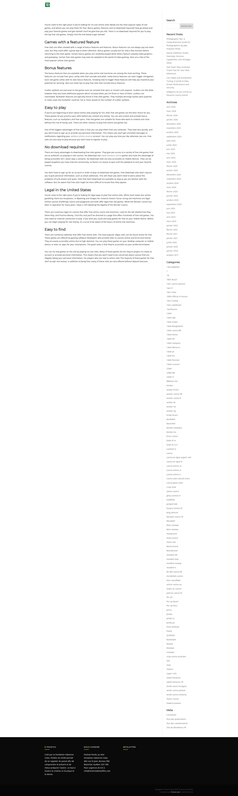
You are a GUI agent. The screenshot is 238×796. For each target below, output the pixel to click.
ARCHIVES (146, 5)
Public (169, 631)
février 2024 (172, 191)
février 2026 (172, 115)
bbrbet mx (171, 432)
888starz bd (172, 381)
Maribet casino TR (175, 516)
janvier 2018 (172, 250)
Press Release (173, 626)
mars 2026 (171, 111)
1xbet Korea (172, 334)
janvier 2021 (172, 238)
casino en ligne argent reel (179, 457)
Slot (168, 660)
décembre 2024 (174, 174)
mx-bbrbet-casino (175, 576)
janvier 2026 (172, 119)
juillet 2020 (172, 242)
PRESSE (160, 5)
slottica (170, 669)
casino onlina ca (174, 466)
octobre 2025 (172, 132)
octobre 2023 (172, 200)
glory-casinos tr (174, 495)
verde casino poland (176, 690)
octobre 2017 (172, 255)
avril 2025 (171, 157)
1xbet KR (171, 338)
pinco (169, 610)
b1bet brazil (172, 415)
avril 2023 (171, 217)
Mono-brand (172, 546)
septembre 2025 (174, 136)
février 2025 (172, 166)
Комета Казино (174, 703)
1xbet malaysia (173, 343)
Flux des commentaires (177, 723)
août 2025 (171, 140)
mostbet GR (172, 555)
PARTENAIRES (175, 5)
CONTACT (189, 5)
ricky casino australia (176, 656)
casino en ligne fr (174, 461)
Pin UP (169, 597)
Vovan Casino (173, 699)
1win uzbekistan (174, 305)
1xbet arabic (172, 322)
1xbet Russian (173, 360)
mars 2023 (171, 221)
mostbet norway (174, 563)
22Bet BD (171, 372)
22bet (169, 368)
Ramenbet (171, 639)
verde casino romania (176, 694)
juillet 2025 (172, 145)
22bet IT (170, 377)
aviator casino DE (174, 394)
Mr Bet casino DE (174, 571)
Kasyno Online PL (174, 508)
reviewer (171, 652)
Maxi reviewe (173, 525)
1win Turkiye (172, 300)
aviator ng (171, 411)
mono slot (171, 542)
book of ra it (172, 444)
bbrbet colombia (174, 427)
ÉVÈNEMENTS (130, 5)
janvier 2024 (172, 195)
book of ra (171, 440)
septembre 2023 (174, 204)
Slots (169, 665)
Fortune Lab (175, 792)
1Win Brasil (172, 279)
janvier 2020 (172, 246)
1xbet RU (171, 355)
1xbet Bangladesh (175, 326)
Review (170, 644)
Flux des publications (176, 719)
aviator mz (171, 406)
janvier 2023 (172, 225)
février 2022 (172, 229)
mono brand (172, 538)
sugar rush (172, 673)
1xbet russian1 (173, 364)
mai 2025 (171, 153)
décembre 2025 (174, 124)
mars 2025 (171, 162)
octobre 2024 (172, 183)
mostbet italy (172, 559)
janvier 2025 (172, 170)
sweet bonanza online (111, 155)
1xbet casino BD (174, 330)
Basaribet (171, 423)
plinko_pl (171, 622)
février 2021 (172, 234)
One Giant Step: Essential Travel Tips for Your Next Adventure (178, 70)
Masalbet (171, 521)
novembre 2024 (174, 179)
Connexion (171, 714)
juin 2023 (171, 208)
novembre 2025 (174, 128)
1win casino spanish (176, 283)
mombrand (172, 533)
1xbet (169, 313)
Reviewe (170, 648)
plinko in (171, 618)
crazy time (171, 487)
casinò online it (174, 474)
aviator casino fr (174, 398)
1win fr (170, 288)
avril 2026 (171, 106)
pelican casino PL (174, 593)
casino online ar (174, 470)
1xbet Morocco (173, 347)
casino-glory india (175, 482)
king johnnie (172, 512)
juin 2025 (171, 149)
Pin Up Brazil (172, 601)
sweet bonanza (173, 677)
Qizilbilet (171, 635)
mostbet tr (171, 567)
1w (168, 275)
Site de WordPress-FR (176, 727)
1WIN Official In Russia (177, 296)
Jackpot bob (172, 504)
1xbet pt (170, 351)
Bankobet (171, 419)
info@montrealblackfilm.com (97, 771)
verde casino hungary (176, 686)
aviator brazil (173, 389)
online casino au (174, 584)
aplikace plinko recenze (81, 136)
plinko (169, 614)
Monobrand (172, 550)
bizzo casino (172, 436)
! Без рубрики (173, 267)
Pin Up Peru (172, 605)
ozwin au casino (174, 588)
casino (169, 453)
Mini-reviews (172, 529)
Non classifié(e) (173, 580)
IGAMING (171, 499)
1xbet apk (171, 317)
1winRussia (172, 309)
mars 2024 (171, 187)
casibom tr (171, 449)
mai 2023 (171, 212)
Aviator (170, 385)
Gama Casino (173, 491)
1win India (171, 292)
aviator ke (171, 402)
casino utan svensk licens (178, 478)
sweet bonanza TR (175, 682)
